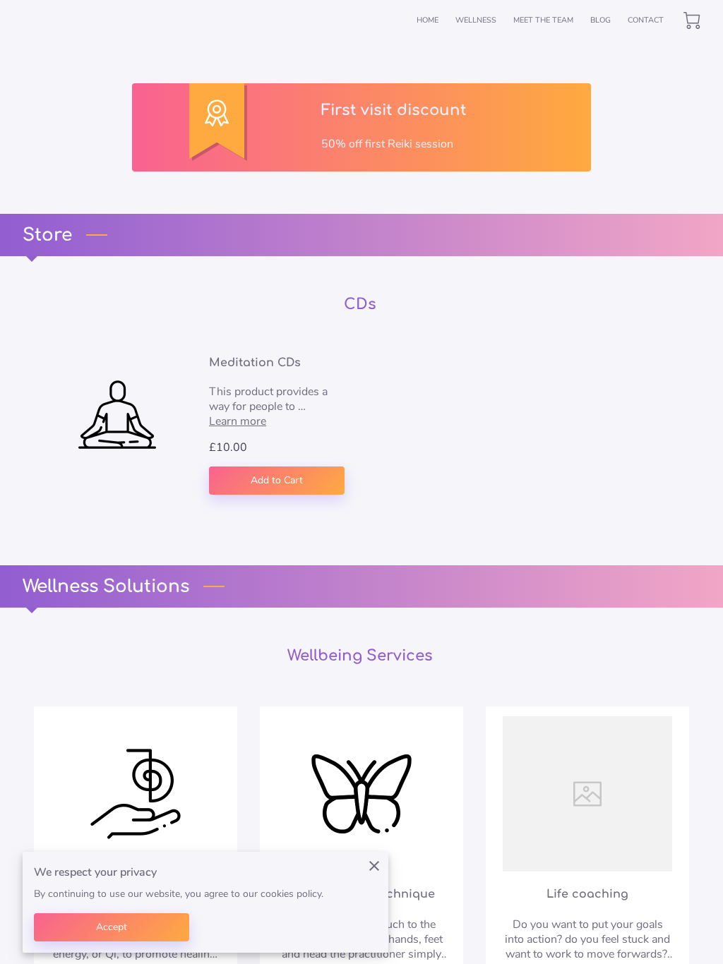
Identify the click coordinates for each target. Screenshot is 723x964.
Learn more (237, 421)
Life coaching (587, 894)
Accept (112, 927)
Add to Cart (277, 480)
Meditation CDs (255, 362)
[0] (691, 20)
